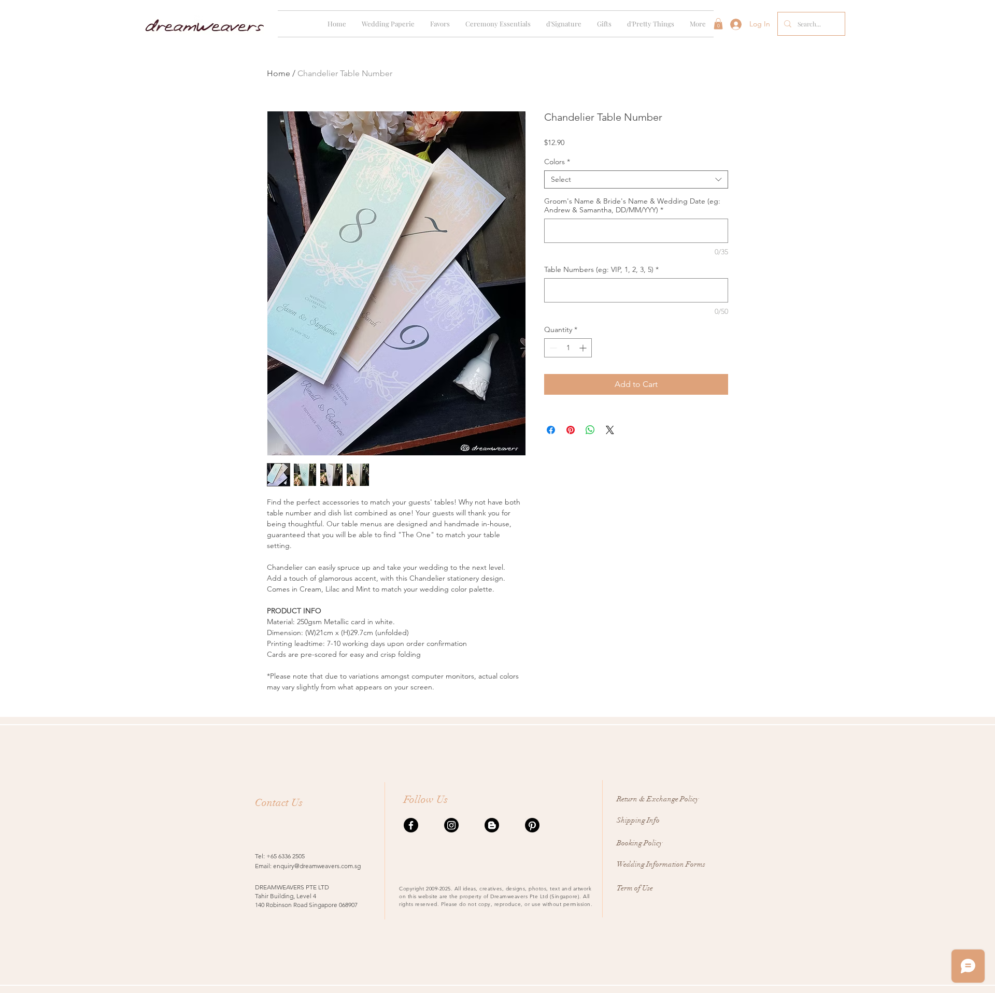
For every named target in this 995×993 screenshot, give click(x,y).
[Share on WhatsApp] (590, 430)
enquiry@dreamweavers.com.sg (317, 866)
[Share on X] (610, 430)
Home (278, 73)
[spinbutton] (568, 348)
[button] (388, 24)
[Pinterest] (532, 825)
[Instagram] (451, 825)
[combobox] (636, 179)
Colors (557, 161)
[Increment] (583, 348)
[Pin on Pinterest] (570, 430)
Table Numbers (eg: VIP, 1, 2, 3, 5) (601, 269)
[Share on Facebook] (551, 430)
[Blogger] (492, 825)
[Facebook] (411, 825)
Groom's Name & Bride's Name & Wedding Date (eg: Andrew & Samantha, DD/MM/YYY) (632, 205)
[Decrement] (552, 348)
